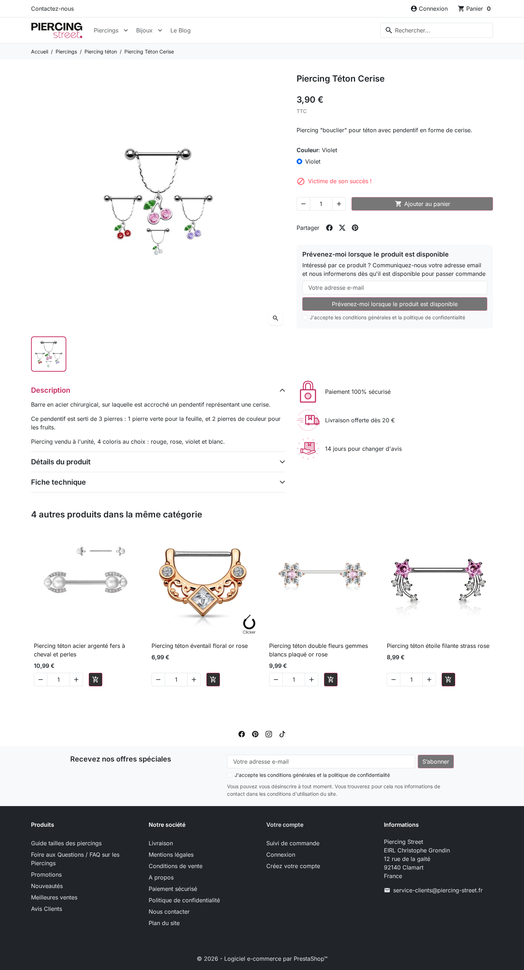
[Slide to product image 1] (48, 354)
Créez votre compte (293, 866)
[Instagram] (269, 733)
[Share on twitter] (342, 227)
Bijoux (144, 30)
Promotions (46, 874)
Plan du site (164, 923)
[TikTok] (282, 733)
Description (50, 390)
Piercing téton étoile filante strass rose (438, 645)
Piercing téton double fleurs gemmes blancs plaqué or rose (318, 650)
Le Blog (180, 30)
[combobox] (436, 30)
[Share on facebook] (329, 227)
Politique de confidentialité (184, 900)
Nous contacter (169, 911)
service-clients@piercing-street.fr (438, 890)
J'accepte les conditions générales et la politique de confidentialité (387, 317)
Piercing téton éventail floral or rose (199, 645)
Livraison (161, 843)
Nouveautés (47, 885)
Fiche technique (58, 482)
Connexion (280, 854)
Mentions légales (171, 854)
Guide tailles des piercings (66, 843)
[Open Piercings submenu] (125, 30)
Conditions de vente (175, 866)
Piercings (106, 30)
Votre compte (284, 824)
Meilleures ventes (54, 897)
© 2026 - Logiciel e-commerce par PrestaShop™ (262, 958)
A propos (161, 877)
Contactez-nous (52, 8)
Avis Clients (46, 908)
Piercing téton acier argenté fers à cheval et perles (79, 650)
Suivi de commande (292, 843)
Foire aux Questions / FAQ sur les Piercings (75, 859)
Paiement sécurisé (173, 888)
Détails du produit (61, 462)
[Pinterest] (255, 733)
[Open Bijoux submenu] (160, 30)
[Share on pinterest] (355, 227)
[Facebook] (242, 733)
